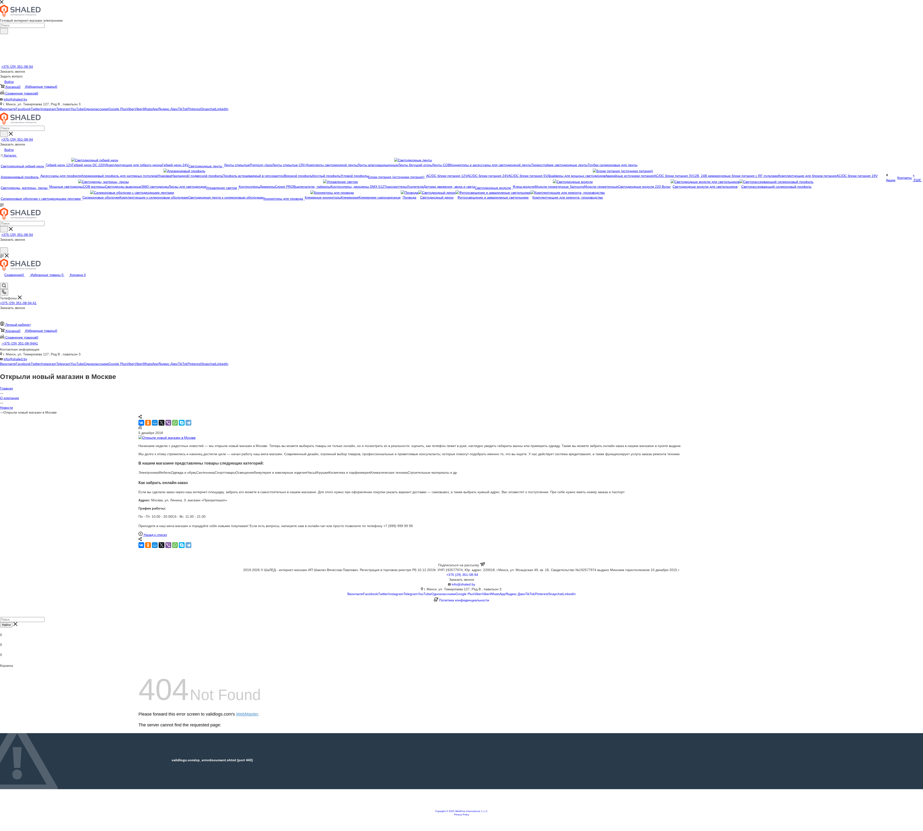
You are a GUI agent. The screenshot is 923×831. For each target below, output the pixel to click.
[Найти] (4, 31)
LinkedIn (221, 109)
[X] (161, 423)
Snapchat (208, 109)
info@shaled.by (15, 99)
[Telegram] (188, 423)
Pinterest (194, 109)
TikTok (182, 109)
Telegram (63, 109)
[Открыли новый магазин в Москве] (167, 438)
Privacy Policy (461, 814)
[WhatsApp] (175, 423)
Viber (131, 109)
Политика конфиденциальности (464, 600)
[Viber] (168, 423)
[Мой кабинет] (2, 245)
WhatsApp (150, 109)
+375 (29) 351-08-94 (17, 67)
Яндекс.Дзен (168, 109)
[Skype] (182, 423)
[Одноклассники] (148, 423)
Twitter (36, 109)
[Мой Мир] (155, 423)
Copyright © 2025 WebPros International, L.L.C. (461, 811)
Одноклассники (96, 109)
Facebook (23, 109)
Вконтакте (8, 109)
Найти (6, 625)
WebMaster (247, 714)
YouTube (77, 109)
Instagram (48, 109)
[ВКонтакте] (141, 423)
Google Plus (117, 109)
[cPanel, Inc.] (461, 807)
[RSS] (140, 428)
